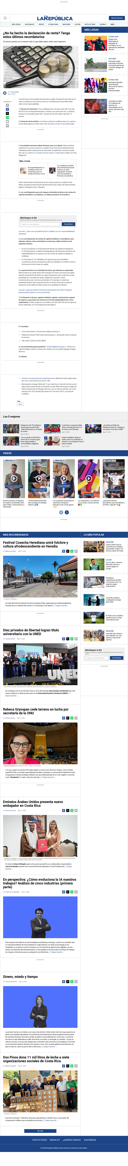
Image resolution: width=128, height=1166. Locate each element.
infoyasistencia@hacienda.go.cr (48, 331)
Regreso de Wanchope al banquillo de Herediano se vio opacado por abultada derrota (116, 44)
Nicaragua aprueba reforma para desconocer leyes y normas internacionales (116, 86)
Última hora (113, 37)
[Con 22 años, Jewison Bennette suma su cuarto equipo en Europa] (94, 564)
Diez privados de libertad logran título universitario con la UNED (31, 632)
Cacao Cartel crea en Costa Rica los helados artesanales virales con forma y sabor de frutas (114, 548)
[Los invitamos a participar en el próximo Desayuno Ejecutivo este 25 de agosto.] (64, 478)
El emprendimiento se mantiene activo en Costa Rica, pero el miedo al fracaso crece (36, 171)
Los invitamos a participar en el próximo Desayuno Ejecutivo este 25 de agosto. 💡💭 (63, 504)
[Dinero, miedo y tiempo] (40, 1007)
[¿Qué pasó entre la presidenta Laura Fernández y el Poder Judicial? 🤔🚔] (114, 478)
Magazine (110, 542)
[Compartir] (7, 125)
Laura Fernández (11, 866)
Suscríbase (90, 1140)
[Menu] (5, 18)
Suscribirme (68, 224)
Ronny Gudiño (15, 92)
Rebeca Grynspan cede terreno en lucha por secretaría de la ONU (35, 711)
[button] (117, 18)
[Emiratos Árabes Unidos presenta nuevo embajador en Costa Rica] (40, 836)
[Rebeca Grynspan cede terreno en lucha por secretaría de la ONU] (40, 743)
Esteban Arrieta (10, 639)
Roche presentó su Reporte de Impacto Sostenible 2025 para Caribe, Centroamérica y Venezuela (13, 504)
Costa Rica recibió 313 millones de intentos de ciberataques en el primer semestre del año (116, 106)
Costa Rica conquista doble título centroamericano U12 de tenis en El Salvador (72, 427)
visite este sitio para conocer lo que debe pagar (56, 124)
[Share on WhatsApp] (7, 117)
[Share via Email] (7, 121)
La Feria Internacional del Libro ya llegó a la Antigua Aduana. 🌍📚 (37, 503)
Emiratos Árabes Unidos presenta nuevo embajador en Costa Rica (33, 804)
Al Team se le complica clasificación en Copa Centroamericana (114, 618)
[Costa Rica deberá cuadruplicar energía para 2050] (94, 600)
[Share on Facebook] (7, 109)
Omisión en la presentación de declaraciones (38, 378)
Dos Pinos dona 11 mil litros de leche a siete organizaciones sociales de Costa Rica (36, 1059)
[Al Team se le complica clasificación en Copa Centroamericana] (94, 618)
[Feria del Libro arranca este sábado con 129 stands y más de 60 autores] (94, 635)
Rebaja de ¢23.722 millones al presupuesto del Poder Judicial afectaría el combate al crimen (31, 428)
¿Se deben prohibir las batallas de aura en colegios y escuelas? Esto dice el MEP (114, 427)
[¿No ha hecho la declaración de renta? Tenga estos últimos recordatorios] (40, 67)
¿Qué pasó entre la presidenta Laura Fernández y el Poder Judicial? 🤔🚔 (114, 503)
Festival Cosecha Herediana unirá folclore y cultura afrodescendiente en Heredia (35, 544)
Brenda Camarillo (11, 810)
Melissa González (11, 551)
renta (20, 404)
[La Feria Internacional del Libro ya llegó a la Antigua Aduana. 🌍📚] (39, 478)
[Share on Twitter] (7, 113)
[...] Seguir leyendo (60, 606)
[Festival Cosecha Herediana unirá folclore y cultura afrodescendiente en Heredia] (40, 576)
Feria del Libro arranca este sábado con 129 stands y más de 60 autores (114, 637)
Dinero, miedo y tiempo (20, 977)
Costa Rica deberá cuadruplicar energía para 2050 (113, 600)
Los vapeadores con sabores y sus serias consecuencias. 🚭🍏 (88, 503)
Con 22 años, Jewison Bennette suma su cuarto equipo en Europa (114, 565)
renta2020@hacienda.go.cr (56, 347)
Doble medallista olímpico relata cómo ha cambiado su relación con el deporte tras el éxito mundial (73, 440)
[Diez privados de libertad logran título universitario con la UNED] (40, 664)
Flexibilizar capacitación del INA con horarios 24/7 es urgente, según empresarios (113, 582)
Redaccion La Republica (12, 892)
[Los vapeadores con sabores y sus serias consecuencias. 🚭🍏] (89, 478)
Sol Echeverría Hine (11, 981)
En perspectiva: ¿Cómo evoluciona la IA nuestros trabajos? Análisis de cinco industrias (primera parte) (39, 883)
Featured (112, 59)
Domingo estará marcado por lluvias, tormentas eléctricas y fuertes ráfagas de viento (116, 65)
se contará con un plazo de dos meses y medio (42, 153)
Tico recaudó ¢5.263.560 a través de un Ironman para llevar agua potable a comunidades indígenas (30, 440)
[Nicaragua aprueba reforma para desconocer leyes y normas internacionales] (96, 85)
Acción (109, 560)
